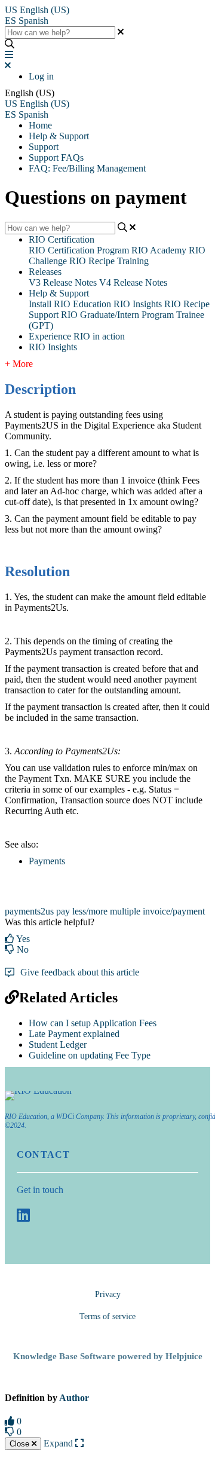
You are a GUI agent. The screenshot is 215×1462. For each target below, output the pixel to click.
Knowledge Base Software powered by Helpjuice (107, 1356)
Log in (41, 76)
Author (74, 1398)
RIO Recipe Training (109, 261)
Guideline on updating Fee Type (89, 1055)
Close (21, 1443)
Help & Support (59, 136)
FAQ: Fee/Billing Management (87, 168)
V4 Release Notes (133, 282)
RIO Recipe (187, 304)
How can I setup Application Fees (92, 1023)
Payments (47, 861)
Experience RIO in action (77, 336)
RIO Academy (158, 250)
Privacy (108, 1294)
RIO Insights (137, 304)
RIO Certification (61, 239)
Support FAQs (56, 157)
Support (44, 147)
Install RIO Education (70, 304)
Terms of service (107, 1316)
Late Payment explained (74, 1034)
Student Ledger (58, 1044)
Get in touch (40, 1190)
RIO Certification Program (79, 250)
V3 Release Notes (63, 282)
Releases (45, 272)
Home (40, 125)
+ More (19, 364)
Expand (59, 1443)
